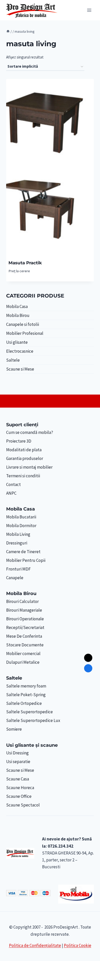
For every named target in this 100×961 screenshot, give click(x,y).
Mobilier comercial (23, 653)
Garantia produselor (24, 458)
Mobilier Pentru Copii (25, 560)
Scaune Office (19, 796)
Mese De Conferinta (24, 636)
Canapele (14, 577)
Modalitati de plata (24, 450)
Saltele (13, 360)
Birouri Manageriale (24, 610)
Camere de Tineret (23, 551)
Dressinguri (16, 543)
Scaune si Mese (20, 369)
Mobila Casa (17, 306)
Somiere (14, 729)
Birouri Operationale (25, 619)
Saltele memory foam (26, 686)
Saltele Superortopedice (29, 712)
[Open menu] (89, 10)
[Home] (8, 31)
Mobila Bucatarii (21, 517)
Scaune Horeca (20, 787)
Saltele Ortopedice (24, 703)
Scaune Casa (17, 779)
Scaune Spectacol (23, 805)
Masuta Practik (25, 262)
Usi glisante (17, 342)
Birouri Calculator (22, 601)
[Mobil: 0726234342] (88, 668)
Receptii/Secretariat (25, 627)
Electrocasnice (19, 351)
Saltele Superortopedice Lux (33, 720)
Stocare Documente (25, 645)
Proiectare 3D (18, 441)
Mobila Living (18, 534)
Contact (13, 484)
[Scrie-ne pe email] (88, 658)
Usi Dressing (17, 753)
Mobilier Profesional (24, 333)
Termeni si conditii (23, 476)
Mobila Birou (17, 315)
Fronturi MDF (18, 569)
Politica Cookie (77, 945)
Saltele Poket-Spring (26, 694)
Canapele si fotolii (22, 324)
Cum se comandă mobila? (29, 432)
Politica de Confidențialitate (35, 945)
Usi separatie (18, 761)
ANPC (11, 493)
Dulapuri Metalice (22, 662)
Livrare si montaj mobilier (29, 467)
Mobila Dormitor (21, 525)
